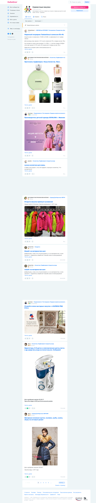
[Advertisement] (80, 40)
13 (34, 108)
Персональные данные (66, 492)
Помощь (39, 492)
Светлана (30, 113)
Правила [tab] (37, 16)
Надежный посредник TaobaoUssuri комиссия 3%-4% (44, 34)
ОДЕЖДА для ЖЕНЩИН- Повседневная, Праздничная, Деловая (51, 30)
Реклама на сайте (12, 39)
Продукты (37, 246)
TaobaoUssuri (31, 30)
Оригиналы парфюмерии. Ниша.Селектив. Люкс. (42, 62)
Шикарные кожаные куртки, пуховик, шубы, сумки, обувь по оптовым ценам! (43, 419)
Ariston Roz (30, 246)
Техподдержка (11, 37)
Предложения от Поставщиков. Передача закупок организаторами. (51, 113)
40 (34, 408)
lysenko (30, 161)
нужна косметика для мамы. (34, 165)
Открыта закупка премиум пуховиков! (38, 202)
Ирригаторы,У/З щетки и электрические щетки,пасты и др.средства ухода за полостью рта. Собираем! (44, 349)
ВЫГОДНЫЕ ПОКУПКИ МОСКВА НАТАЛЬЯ (38, 57)
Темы (58, 494)
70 (34, 476)
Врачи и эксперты (29, 494)
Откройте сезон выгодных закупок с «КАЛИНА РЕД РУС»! (43, 307)
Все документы (77, 492)
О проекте (27, 492)
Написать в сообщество (79, 7)
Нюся (29, 343)
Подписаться (79, 10)
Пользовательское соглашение (51, 492)
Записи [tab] (29, 16)
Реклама (33, 492)
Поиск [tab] (44, 16)
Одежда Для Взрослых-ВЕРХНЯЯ (58, 197)
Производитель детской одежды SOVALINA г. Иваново (44, 117)
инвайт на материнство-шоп (34, 269)
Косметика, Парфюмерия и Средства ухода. (61, 57)
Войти (87, 2)
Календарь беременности (41, 494)
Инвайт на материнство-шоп (35, 251)
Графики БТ (53, 494)
